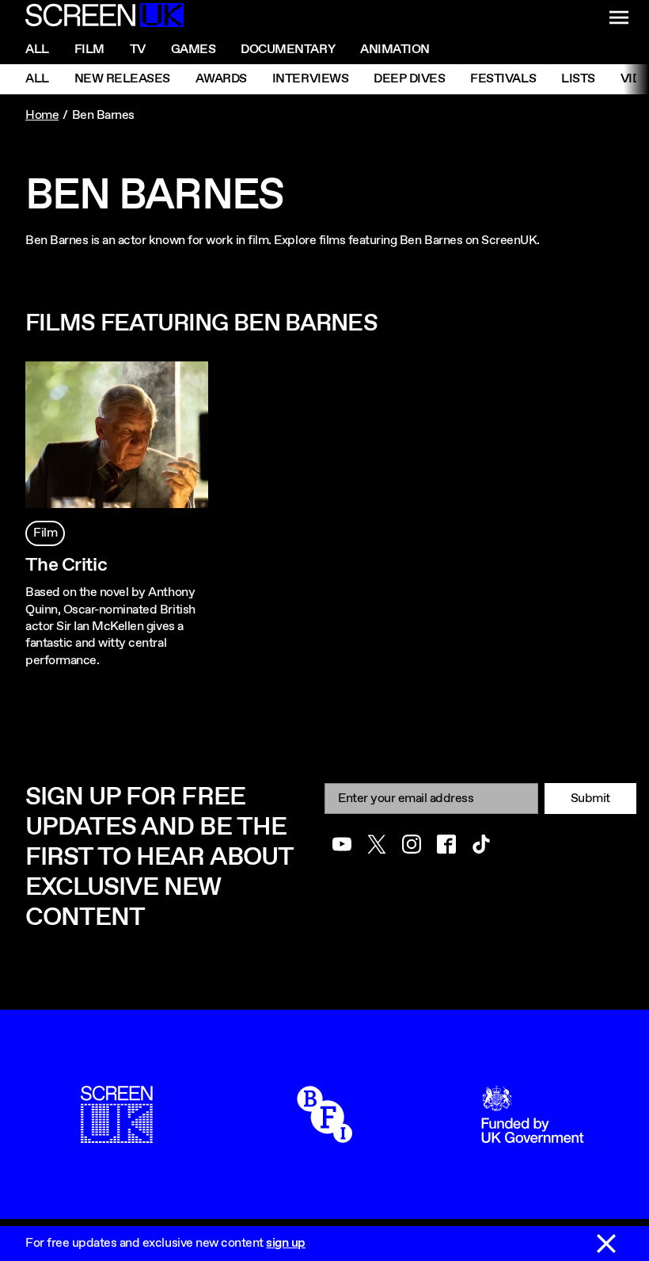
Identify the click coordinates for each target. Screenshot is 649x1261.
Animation (395, 49)
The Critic (66, 565)
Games (193, 49)
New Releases (122, 79)
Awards (221, 79)
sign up (286, 1243)
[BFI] (324, 1134)
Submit (590, 798)
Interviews (310, 79)
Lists (578, 79)
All (37, 49)
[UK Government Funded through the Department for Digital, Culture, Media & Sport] (533, 1134)
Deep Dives (409, 79)
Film (89, 49)
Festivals (503, 79)
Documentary (288, 49)
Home (42, 115)
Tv (138, 49)
